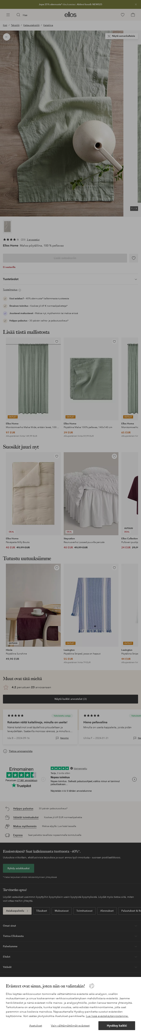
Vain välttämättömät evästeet (70, 1025)
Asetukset (35, 1025)
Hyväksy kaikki (117, 1025)
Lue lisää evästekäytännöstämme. (107, 1016)
